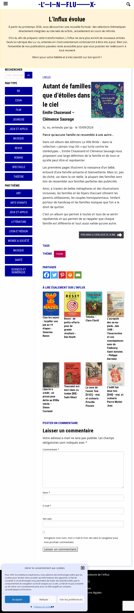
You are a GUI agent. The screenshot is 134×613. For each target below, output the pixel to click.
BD (18, 91)
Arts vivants (18, 202)
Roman (18, 157)
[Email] (78, 275)
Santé (18, 260)
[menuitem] (47, 77)
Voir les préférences (71, 599)
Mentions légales (91, 592)
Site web (47, 518)
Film (18, 109)
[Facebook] (46, 275)
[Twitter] (54, 275)
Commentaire (51, 449)
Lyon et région (18, 231)
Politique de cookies (43, 606)
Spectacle (18, 167)
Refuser (43, 599)
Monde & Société (18, 240)
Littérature (18, 221)
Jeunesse (18, 119)
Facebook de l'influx (97, 574)
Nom (46, 492)
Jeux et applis (18, 129)
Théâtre (19, 176)
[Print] (70, 275)
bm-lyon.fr (94, 57)
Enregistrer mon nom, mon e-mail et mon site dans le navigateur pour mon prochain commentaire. (81, 540)
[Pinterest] (62, 275)
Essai (18, 100)
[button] (82, 568)
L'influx (47, 77)
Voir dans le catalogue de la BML (98, 234)
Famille (59, 254)
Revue (18, 148)
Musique (18, 138)
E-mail (47, 505)
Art (18, 193)
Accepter (17, 599)
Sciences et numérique (18, 271)
